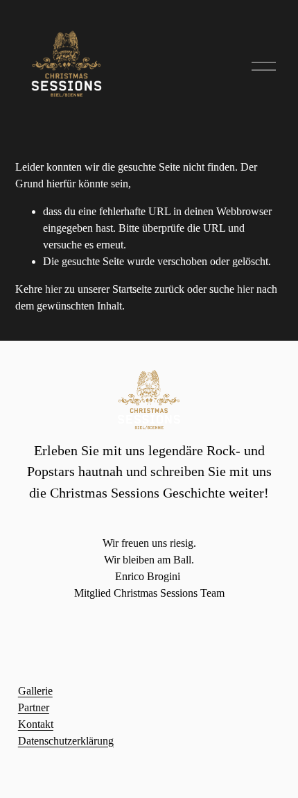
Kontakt (35, 724)
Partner (33, 707)
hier (53, 289)
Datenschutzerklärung (66, 741)
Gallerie (35, 691)
